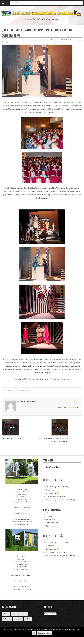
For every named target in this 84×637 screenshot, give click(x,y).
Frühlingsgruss (51, 493)
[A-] (3, 42)
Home (29, 40)
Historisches (17, 619)
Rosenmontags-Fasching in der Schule (59, 500)
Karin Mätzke (9, 390)
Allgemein (37, 40)
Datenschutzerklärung (44, 633)
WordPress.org (51, 526)
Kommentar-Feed (52, 522)
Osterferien (50, 490)
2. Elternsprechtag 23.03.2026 (56, 496)
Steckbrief (28, 619)
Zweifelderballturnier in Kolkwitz (13, 438)
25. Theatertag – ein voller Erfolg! (57, 486)
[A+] (6, 42)
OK (34, 633)
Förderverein (7, 619)
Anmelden (49, 516)
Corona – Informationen (19, 614)
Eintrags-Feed (50, 519)
